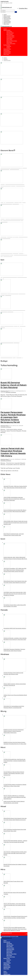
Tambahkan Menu (23, 8)
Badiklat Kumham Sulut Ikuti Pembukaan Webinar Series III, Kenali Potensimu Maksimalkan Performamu (14, 731)
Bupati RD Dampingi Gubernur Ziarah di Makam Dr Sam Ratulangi (14, 385)
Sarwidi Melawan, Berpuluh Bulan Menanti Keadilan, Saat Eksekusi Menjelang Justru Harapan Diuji (14, 773)
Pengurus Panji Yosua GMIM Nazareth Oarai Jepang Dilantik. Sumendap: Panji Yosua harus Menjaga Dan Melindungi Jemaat (15, 929)
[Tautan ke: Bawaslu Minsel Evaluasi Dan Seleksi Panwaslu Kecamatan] (7, 863)
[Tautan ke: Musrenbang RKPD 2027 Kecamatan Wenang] (15, 627)
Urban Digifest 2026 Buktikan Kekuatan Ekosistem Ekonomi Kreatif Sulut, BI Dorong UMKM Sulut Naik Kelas (14, 499)
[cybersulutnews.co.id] (6, 7)
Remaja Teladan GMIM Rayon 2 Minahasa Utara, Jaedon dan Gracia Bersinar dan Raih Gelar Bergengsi (15, 797)
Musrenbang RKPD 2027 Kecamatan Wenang (15, 628)
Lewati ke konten (5, 1)
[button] (16, 12)
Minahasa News (4, 391)
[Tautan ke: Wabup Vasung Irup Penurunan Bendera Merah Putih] (7, 693)
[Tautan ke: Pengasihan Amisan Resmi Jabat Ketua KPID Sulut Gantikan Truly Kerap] (12, 144)
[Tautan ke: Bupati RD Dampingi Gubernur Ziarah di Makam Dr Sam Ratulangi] (6, 379)
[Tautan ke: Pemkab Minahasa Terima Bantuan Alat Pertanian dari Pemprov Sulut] (15, 671)
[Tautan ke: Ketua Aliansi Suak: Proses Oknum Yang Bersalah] (7, 880)
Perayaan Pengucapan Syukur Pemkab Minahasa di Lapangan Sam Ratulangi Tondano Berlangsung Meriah (13, 417)
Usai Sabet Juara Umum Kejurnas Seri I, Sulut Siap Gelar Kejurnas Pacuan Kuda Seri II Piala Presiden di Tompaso (13, 129)
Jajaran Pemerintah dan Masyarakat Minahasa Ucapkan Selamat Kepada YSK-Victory (13, 452)
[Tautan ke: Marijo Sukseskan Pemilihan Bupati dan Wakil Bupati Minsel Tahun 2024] (7, 828)
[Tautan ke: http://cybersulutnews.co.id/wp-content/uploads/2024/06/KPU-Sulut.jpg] (14, 150)
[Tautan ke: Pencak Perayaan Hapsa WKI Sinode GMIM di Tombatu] (7, 891)
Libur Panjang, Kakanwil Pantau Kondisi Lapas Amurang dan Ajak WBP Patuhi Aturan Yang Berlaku (15, 853)
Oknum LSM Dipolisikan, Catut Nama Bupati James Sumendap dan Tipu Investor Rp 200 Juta (14, 905)
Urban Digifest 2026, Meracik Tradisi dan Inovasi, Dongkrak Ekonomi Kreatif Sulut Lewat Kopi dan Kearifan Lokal (15, 522)
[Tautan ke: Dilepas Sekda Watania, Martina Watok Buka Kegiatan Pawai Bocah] (7, 682)
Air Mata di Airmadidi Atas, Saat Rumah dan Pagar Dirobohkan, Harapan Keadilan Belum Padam (15, 761)
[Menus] (1, 4)
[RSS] (26, 934)
